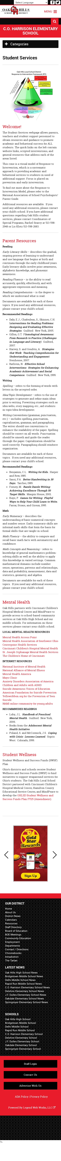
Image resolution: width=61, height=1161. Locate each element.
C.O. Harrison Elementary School (24, 1034)
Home (8, 908)
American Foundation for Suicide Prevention (30, 692)
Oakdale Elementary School (21, 1045)
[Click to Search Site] (54, 21)
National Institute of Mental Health (24, 666)
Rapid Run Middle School (20, 1030)
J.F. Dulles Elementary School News (25, 994)
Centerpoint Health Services (20, 644)
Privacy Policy (39, 1096)
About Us (10, 912)
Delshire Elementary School (21, 1037)
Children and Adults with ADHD (22, 685)
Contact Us (30, 1075)
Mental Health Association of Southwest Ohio (30, 641)
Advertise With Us (30, 1085)
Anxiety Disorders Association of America (28, 681)
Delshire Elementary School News (24, 991)
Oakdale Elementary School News (24, 998)
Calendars (11, 919)
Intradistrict (11, 956)
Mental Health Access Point (20, 637)
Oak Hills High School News (21, 972)
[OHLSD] (15, 10)
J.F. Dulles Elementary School (22, 1041)
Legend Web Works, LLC (38, 1107)
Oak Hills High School (17, 1019)
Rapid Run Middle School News (23, 983)
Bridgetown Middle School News (24, 976)
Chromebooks (13, 953)
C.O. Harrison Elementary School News (27, 987)
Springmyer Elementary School (23, 1048)
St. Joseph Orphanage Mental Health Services (30, 652)
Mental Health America (17, 674)
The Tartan (11, 960)
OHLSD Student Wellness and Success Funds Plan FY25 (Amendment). (28, 797)
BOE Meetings (13, 934)
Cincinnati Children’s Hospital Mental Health (30, 648)
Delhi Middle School (16, 1026)
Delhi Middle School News (20, 980)
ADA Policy (21, 1096)
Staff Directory (13, 927)
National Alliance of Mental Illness (24, 670)
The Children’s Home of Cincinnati (24, 656)
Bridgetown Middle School (20, 1023)
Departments (12, 945)
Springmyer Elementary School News (26, 1002)
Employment (12, 942)
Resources (11, 923)
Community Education (18, 938)
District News (13, 916)
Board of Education (16, 930)
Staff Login (30, 1064)
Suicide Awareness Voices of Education (26, 689)
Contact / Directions (16, 949)
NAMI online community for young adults (28, 703)
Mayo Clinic (10, 677)
